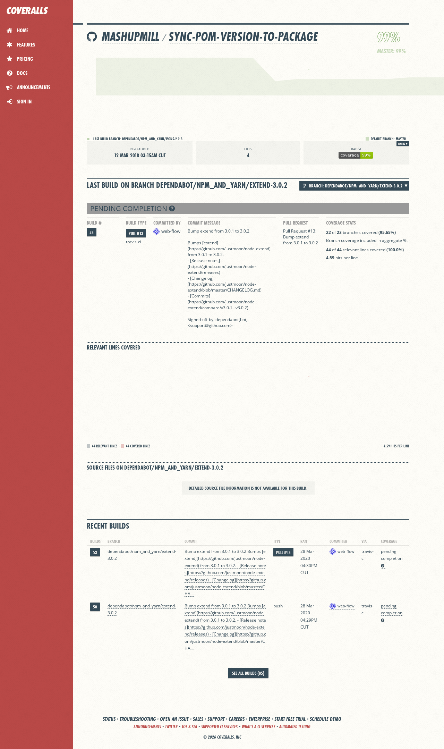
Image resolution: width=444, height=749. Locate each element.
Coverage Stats (341, 222)
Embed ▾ (403, 144)
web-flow (170, 231)
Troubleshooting (138, 719)
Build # (94, 222)
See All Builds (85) (248, 673)
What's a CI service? (258, 727)
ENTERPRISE (259, 719)
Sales (198, 719)
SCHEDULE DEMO (325, 719)
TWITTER (171, 727)
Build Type (136, 222)
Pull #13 (136, 233)
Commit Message (204, 222)
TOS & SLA (189, 727)
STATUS (109, 719)
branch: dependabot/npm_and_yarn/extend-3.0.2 (355, 186)
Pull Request (295, 222)
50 (95, 607)
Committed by (167, 222)
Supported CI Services (219, 727)
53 (91, 232)
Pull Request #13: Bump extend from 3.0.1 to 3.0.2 (300, 237)
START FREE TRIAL (290, 719)
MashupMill (130, 36)
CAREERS (237, 719)
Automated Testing (294, 727)
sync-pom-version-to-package (243, 36)
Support (215, 719)
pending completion (129, 208)
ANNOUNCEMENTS (147, 727)
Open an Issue (174, 719)
